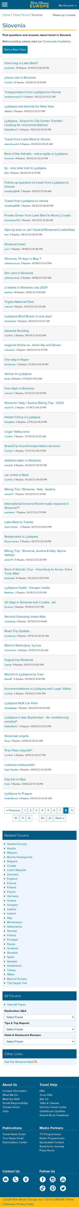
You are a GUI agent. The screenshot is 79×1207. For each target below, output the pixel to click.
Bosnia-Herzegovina (19, 857)
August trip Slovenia (18, 660)
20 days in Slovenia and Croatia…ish (30, 602)
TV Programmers (50, 1134)
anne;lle (8, 465)
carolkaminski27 (13, 96)
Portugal (12, 939)
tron (6, 234)
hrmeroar (9, 158)
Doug (7, 740)
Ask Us (44, 1099)
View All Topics (16, 1004)
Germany (12, 896)
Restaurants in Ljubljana (21, 537)
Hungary (12, 905)
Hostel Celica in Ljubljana (22, 417)
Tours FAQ (46, 1095)
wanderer (9, 512)
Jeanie (8, 664)
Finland (11, 887)
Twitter (63, 1188)
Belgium (12, 853)
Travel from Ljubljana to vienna (26, 201)
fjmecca (8, 607)
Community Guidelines (57, 41)
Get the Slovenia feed (19, 1062)
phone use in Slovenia (20, 78)
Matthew (9, 592)
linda (7, 784)
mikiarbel (9, 350)
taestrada (9, 578)
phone (16, 1179)
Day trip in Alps (15, 779)
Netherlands (14, 927)
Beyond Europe (17, 979)
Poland (11, 935)
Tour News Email (12, 1138)
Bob (6, 172)
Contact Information (14, 1091)
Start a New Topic (15, 49)
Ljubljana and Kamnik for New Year (29, 106)
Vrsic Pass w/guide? (18, 750)
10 (16, 818)
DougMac (9, 422)
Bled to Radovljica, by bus (22, 645)
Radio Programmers (52, 1138)
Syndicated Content (52, 1142)
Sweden (12, 961)
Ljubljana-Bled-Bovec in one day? (28, 316)
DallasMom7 (11, 129)
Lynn (6, 249)
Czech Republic (16, 870)
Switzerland (14, 966)
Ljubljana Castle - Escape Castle (27, 588)
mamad (8, 306)
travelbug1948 (12, 191)
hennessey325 (12, 220)
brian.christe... (11, 527)
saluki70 (9, 407)
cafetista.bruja (12, 263)
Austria (11, 848)
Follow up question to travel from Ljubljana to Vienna (36, 184)
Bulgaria (12, 861)
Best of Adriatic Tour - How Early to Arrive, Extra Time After (38, 571)
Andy (7, 378)
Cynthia (8, 82)
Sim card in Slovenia (18, 273)
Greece (11, 900)
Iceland (11, 909)
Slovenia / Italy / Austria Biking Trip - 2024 (33, 403)
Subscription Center (14, 1142)
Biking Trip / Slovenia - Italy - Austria (29, 489)
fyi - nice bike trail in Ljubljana (25, 168)
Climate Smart (11, 1107)
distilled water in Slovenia (22, 460)
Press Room (47, 1150)
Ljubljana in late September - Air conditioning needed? (36, 719)
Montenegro (14, 922)
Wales (10, 974)
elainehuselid (11, 144)
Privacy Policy (25, 1204)
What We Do (10, 1095)
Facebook (43, 1179)
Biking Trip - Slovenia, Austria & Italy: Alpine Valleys (35, 553)
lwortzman (10, 364)
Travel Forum (21, 15)
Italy (9, 918)
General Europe (17, 844)
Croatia (11, 866)
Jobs (5, 1111)
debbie (8, 111)
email (5, 1179)
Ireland (11, 913)
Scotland (12, 948)
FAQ (42, 1091)
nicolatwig (9, 621)
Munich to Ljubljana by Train (24, 674)
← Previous (13, 810)
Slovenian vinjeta (16, 736)
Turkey (11, 970)
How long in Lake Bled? (21, 63)
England (12, 879)
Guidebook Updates (52, 1111)
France (11, 892)
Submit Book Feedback (54, 1115)
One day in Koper (16, 360)
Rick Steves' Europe (39, 4)
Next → (59, 818)
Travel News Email (13, 1134)
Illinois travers (11, 541)
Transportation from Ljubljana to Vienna (32, 92)
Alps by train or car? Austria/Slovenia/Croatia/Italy (39, 230)
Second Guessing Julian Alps (25, 617)
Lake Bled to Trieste (18, 522)
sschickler (9, 68)
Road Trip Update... (18, 631)
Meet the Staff (11, 1099)
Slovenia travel (15, 244)
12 (29, 818)
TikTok (43, 1188)
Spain (10, 957)
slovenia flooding (16, 331)
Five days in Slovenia (19, 388)
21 (50, 818)
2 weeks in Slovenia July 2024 (25, 287)
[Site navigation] (5, 4)
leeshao (8, 292)
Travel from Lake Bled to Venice (27, 139)
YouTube (63, 1179)
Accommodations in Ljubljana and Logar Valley (37, 689)
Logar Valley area (17, 432)
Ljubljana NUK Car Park (21, 703)
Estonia (11, 883)
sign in (64, 15)
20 (42, 818)
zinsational (10, 321)
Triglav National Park (19, 302)
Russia (11, 944)
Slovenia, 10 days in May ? (22, 259)
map (26, 1179)
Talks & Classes (49, 1103)
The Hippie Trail (17, 983)
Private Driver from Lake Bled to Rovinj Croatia (37, 215)
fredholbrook (11, 798)
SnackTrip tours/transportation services (32, 446)
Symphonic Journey (52, 1146)
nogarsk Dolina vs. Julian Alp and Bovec (32, 345)
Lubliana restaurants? (19, 765)
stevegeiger (10, 708)
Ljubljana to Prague (18, 794)
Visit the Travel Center (53, 1107)
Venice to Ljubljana (17, 374)
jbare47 (8, 679)
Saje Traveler (11, 769)
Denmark (13, 874)
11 (23, 818)
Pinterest (53, 1188)
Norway (12, 931)
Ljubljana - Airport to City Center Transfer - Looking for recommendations (34, 123)
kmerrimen (10, 650)
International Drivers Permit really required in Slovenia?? (36, 506)
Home (6, 15)
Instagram (53, 1179)
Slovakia (12, 953)
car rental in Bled (16, 475)
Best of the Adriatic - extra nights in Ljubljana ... (37, 154)
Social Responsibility (15, 1103)
